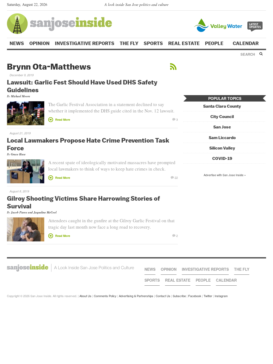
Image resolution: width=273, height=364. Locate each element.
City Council (222, 116)
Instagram (221, 296)
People (214, 43)
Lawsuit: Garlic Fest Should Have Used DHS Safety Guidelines (82, 86)
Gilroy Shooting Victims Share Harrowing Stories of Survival (83, 202)
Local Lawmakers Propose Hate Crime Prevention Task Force (88, 144)
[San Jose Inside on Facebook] (255, 6)
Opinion (39, 43)
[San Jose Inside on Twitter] (248, 6)
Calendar (246, 43)
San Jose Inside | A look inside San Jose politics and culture (70, 268)
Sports (153, 43)
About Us (85, 296)
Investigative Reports (84, 43)
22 (176, 177)
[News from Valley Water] (229, 25)
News (17, 43)
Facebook (194, 296)
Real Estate (184, 43)
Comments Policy (105, 296)
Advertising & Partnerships (136, 296)
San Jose (222, 127)
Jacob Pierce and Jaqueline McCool (34, 212)
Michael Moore (20, 96)
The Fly (129, 43)
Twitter (208, 296)
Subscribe (179, 296)
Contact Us (163, 296)
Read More (62, 120)
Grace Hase (18, 154)
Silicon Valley (222, 148)
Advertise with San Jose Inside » (225, 175)
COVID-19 (222, 158)
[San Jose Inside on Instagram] (263, 6)
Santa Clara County (222, 106)
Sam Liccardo (222, 137)
